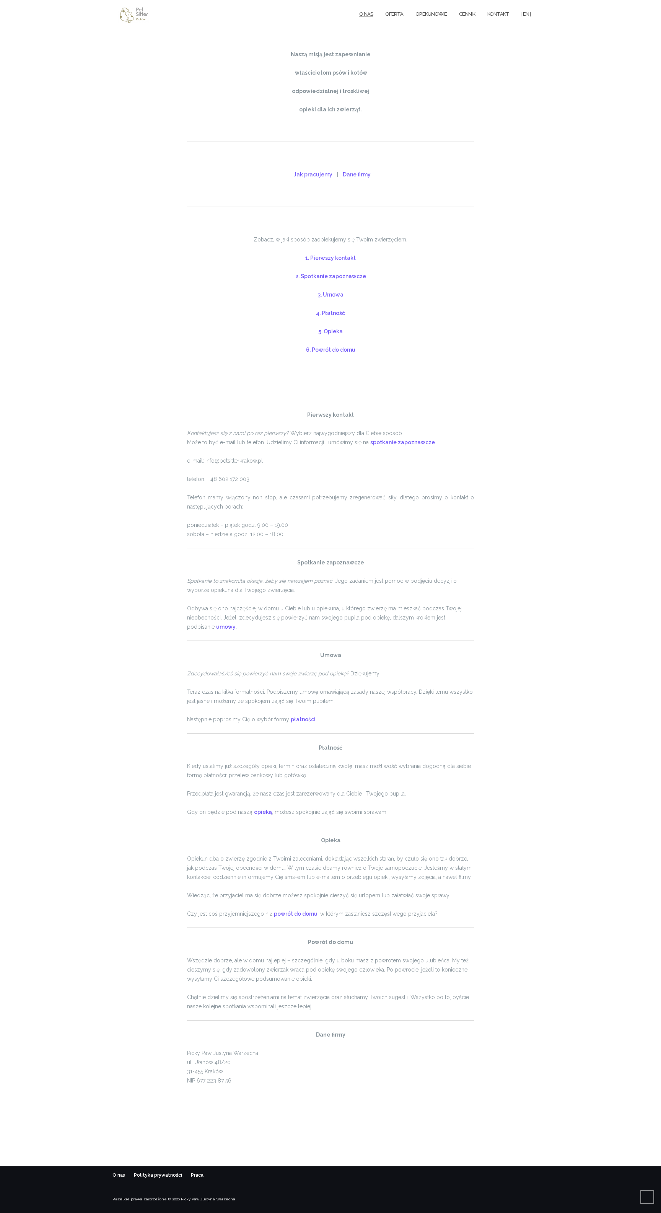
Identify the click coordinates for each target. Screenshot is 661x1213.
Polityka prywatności (158, 1175)
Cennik (467, 14)
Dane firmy (357, 174)
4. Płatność (330, 313)
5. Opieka (330, 331)
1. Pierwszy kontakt (330, 258)
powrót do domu (295, 914)
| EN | (526, 14)
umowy (226, 627)
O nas (366, 14)
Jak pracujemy (313, 174)
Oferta (394, 14)
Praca (197, 1175)
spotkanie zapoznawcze (402, 442)
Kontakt (498, 14)
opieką (263, 812)
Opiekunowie (431, 14)
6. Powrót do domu (330, 350)
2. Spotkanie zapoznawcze (330, 276)
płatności (303, 719)
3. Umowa (331, 295)
